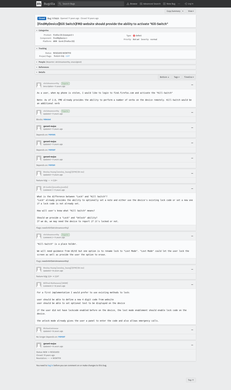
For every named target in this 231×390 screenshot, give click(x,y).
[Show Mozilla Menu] (38, 3)
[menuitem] (132, 3)
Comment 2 (48, 237)
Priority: (127, 39)
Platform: (47, 41)
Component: (46, 38)
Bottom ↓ (164, 77)
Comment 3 (48, 286)
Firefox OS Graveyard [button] (63, 35)
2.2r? (68, 56)
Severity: (145, 39)
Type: (128, 35)
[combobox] (91, 3)
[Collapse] (192, 84)
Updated (47, 114)
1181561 (51, 165)
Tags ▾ (177, 77)
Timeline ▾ (189, 77)
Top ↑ (191, 380)
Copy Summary (173, 11)
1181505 (51, 135)
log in (50, 365)
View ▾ (191, 11)
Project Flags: (45, 56)
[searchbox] (91, 3)
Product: (48, 35)
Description (48, 86)
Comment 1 (48, 190)
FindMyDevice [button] (60, 38)
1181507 (51, 150)
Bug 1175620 (53, 18)
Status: (48, 53)
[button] (189, 3)
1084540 (47, 119)
